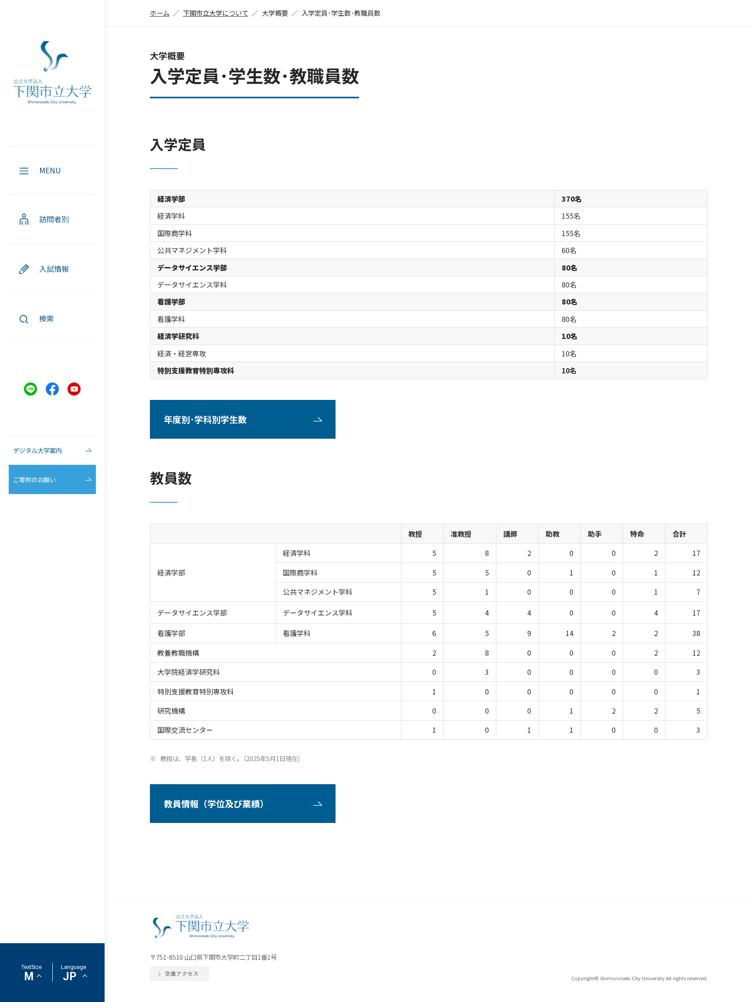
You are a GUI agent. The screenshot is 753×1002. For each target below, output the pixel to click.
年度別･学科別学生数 (205, 419)
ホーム (160, 12)
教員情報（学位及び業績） (216, 803)
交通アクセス (182, 973)
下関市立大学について (215, 12)
